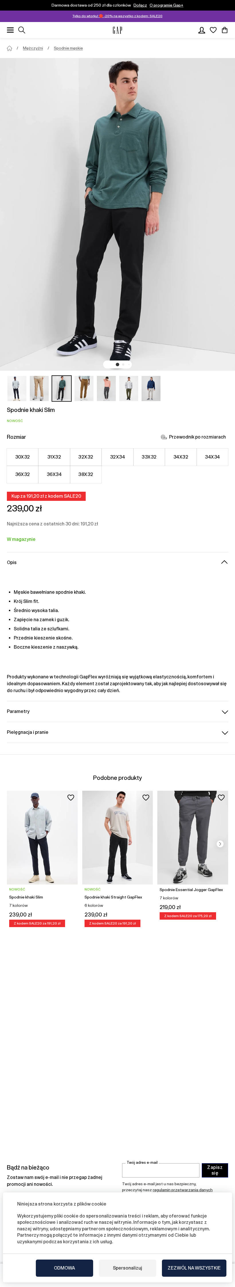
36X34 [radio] (54, 474)
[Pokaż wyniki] (21, 30)
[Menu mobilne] (10, 30)
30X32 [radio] (22, 457)
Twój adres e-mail (142, 1162)
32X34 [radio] (117, 457)
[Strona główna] (9, 48)
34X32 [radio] (180, 457)
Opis (12, 562)
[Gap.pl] (117, 30)
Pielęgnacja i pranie (27, 732)
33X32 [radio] (149, 457)
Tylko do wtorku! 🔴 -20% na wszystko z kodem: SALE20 (117, 16)
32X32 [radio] (85, 457)
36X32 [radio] (22, 474)
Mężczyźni (33, 48)
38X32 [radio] (85, 474)
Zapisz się (215, 1170)
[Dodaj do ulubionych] (70, 797)
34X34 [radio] (212, 457)
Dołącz (140, 5)
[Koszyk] (224, 30)
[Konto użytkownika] (201, 30)
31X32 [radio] (54, 457)
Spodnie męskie (68, 48)
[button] (117, 364)
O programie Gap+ (166, 5)
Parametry (18, 711)
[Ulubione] (213, 30)
